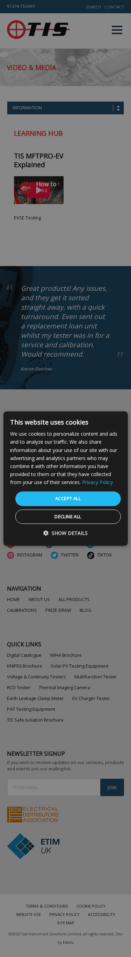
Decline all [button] (67, 516)
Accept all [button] (68, 498)
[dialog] (65, 478)
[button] (65, 533)
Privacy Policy (97, 482)
